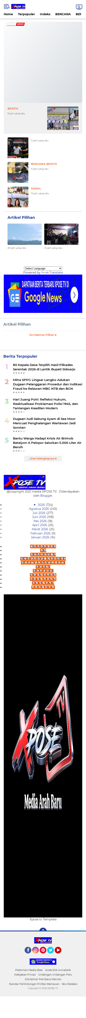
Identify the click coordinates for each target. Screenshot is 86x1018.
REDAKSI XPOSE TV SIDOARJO (43, 559)
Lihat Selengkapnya (42, 458)
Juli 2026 (39, 513)
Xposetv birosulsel (43, 579)
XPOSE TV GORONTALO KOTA (43, 563)
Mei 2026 (41, 521)
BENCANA (63, 14)
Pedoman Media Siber (29, 970)
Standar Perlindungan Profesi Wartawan (34, 984)
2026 (42, 505)
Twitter (52, 955)
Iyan (43, 550)
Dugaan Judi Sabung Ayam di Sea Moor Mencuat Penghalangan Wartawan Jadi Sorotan (44, 423)
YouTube (61, 955)
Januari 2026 (40, 537)
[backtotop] (43, 931)
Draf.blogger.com (43, 546)
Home (8, 14)
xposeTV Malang (43, 587)
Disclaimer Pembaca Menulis (43, 979)
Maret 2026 (40, 529)
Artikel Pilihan (17, 324)
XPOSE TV (43, 567)
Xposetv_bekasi (43, 583)
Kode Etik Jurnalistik (58, 970)
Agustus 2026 (39, 509)
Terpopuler (26, 14)
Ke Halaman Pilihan (42, 334)
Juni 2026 (39, 517)
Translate (56, 272)
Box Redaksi (69, 984)
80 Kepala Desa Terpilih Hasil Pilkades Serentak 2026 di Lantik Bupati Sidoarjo (44, 367)
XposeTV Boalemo (43, 575)
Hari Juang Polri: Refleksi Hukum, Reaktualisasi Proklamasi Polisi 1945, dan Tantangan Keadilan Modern (45, 403)
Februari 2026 (41, 533)
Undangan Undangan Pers (55, 974)
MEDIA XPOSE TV (43, 554)
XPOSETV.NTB (43, 571)
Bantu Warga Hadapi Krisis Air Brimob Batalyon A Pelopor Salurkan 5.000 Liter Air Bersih (47, 442)
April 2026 (40, 525)
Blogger (46, 496)
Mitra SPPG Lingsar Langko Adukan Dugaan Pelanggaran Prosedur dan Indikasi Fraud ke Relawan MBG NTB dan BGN (47, 384)
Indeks (45, 14)
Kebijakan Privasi (25, 974)
